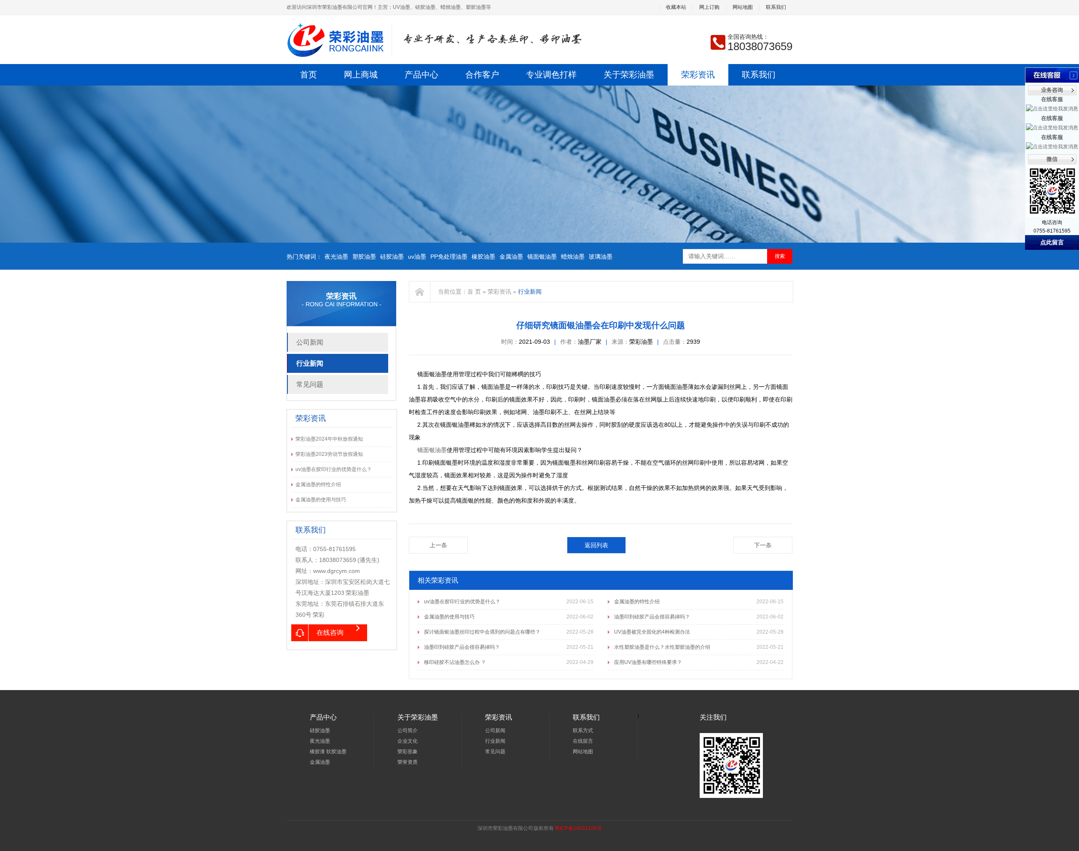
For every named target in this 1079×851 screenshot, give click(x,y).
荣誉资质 (407, 762)
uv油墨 (417, 256)
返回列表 (596, 545)
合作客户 (482, 74)
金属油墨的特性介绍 (318, 484)
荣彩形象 (407, 752)
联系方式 (583, 730)
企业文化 (407, 741)
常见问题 (309, 384)
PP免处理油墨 (448, 256)
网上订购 (709, 7)
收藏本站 (676, 7)
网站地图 (743, 7)
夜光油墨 (336, 256)
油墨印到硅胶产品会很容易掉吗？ (652, 617)
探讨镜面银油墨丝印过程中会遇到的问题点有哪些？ (482, 632)
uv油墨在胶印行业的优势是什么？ (333, 469)
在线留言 (583, 741)
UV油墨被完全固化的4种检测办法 (652, 632)
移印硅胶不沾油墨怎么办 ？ (455, 662)
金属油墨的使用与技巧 (320, 500)
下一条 (763, 545)
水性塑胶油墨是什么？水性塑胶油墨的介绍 (662, 647)
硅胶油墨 (392, 256)
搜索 (780, 256)
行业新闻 (309, 363)
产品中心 (421, 74)
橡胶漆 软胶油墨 (328, 752)
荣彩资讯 (698, 74)
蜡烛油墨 (573, 256)
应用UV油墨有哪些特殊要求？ (648, 662)
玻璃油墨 (600, 256)
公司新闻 (309, 342)
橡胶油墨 (483, 256)
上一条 (438, 545)
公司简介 (407, 730)
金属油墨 (511, 256)
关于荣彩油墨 (629, 74)
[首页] (419, 291)
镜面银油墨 (542, 256)
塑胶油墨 (364, 256)
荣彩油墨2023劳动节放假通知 (329, 454)
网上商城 (361, 74)
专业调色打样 (551, 74)
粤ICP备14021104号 (578, 828)
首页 (308, 74)
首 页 (474, 291)
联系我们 (776, 7)
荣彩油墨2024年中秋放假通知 (329, 439)
